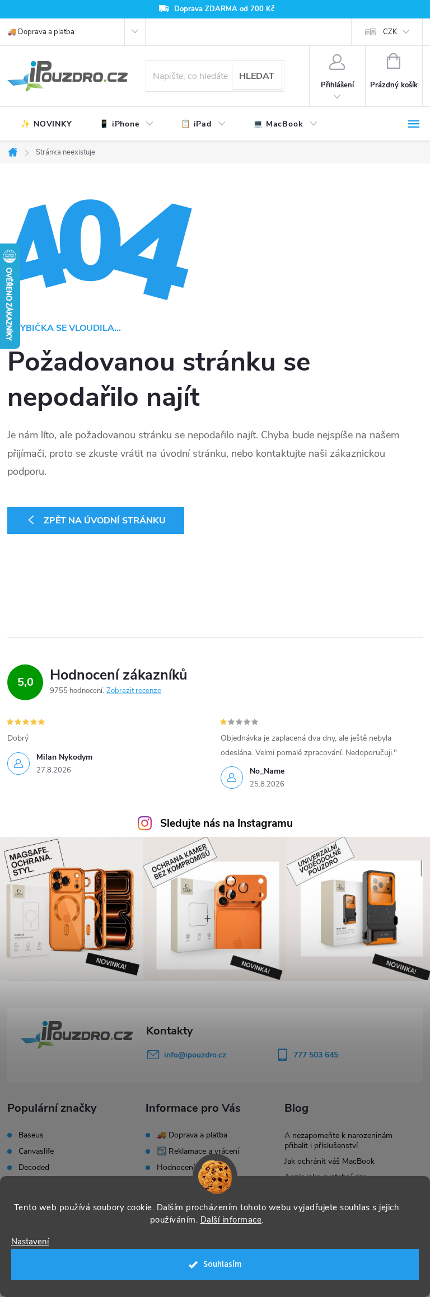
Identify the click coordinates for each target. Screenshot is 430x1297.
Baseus (31, 1135)
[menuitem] (46, 124)
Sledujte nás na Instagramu (226, 823)
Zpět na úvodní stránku (105, 520)
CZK (390, 32)
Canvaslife (36, 1151)
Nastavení (30, 1242)
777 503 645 (315, 1055)
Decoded (33, 1167)
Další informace (231, 1219)
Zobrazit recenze (133, 691)
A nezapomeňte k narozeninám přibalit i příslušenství (338, 1140)
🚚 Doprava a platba (40, 32)
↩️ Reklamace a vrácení (198, 1151)
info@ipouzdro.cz (195, 1055)
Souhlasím (222, 1264)
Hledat (256, 76)
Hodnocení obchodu (192, 1167)
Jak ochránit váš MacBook (329, 1161)
